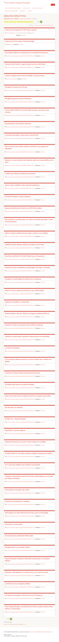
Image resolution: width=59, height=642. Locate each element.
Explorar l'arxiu (26, 8)
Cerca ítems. (34, 18)
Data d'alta (43, 25)
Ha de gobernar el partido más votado (17, 490)
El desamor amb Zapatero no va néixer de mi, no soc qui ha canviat (26, 572)
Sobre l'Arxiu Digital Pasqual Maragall (12, 8)
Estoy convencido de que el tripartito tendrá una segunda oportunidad (27, 396)
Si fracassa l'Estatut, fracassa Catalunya (17, 196)
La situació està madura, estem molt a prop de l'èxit (21, 135)
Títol (36, 25)
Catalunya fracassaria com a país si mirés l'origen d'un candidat (25, 442)
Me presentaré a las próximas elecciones (18, 123)
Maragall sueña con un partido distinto (17, 547)
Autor (38, 25)
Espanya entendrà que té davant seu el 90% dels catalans (23, 208)
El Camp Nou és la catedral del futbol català (19, 535)
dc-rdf (9, 624)
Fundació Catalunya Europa (46, 631)
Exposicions (22, 10)
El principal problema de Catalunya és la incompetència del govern (26, 52)
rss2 (24, 624)
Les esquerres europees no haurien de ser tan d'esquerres (24, 595)
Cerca (54, 5)
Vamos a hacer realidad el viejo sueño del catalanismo (22, 185)
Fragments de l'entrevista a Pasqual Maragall (19, 41)
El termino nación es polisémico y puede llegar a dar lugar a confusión (27, 267)
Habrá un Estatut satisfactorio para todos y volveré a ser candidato (26, 233)
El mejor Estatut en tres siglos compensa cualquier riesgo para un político (28, 453)
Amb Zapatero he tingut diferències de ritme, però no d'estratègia (26, 513)
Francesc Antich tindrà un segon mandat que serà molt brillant (25, 64)
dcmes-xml (13, 624)
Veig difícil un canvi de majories (15, 430)
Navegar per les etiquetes (25, 18)
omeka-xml (20, 624)
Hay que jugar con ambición (14, 407)
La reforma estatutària (12, 348)
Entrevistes (23, 35)
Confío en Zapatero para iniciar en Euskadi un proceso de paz (24, 75)
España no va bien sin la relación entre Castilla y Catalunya (24, 325)
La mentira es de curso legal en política (17, 583)
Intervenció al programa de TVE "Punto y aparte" (21, 30)
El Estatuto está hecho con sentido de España (19, 384)
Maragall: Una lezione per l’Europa (16, 87)
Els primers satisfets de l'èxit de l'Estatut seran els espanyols (24, 256)
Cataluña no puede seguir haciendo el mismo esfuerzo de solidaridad (27, 336)
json (17, 624)
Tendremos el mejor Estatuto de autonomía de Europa (22, 373)
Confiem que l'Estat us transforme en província (20, 173)
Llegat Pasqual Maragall (34, 631)
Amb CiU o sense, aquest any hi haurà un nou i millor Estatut (24, 290)
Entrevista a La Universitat (13, 524)
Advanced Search (52, 5)
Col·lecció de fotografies (37, 8)
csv (7, 624)
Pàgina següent (41, 22)
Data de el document (49, 25)
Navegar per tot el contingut (11, 18)
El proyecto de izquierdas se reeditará (17, 501)
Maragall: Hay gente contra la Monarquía (18, 98)
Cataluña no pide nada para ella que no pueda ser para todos (24, 244)
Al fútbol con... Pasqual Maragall (15, 419)
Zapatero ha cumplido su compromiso (17, 302)
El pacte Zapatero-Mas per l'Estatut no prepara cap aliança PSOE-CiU (27, 313)
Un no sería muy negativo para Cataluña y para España (22, 465)
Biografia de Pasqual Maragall (11, 10)
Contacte (29, 10)
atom (5, 624)
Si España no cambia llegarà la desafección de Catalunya (23, 279)
